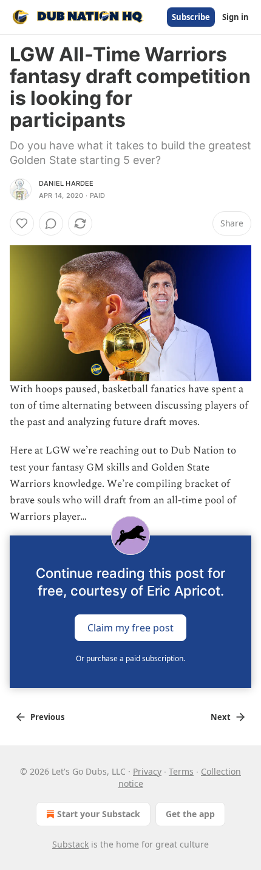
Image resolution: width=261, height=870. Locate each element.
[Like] (22, 223)
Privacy (147, 771)
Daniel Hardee (66, 183)
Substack (70, 844)
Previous (47, 717)
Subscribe (191, 17)
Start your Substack (98, 814)
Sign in (235, 17)
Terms (181, 771)
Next (221, 717)
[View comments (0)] (51, 223)
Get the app (190, 814)
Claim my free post (130, 627)
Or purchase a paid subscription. (130, 658)
